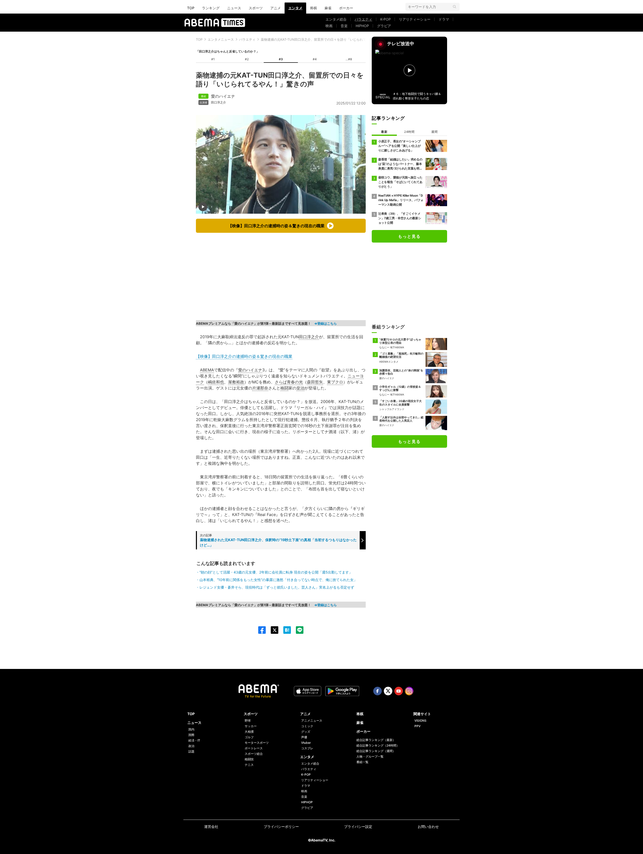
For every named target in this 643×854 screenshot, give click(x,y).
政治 (191, 746)
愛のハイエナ (223, 96)
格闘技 (249, 759)
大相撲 (249, 731)
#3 (281, 59)
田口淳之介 (218, 102)
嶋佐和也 (216, 381)
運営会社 (211, 826)
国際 (191, 735)
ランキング (211, 8)
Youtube (398, 691)
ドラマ (444, 19)
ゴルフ (249, 737)
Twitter (388, 691)
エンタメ (295, 8)
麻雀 (328, 8)
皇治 (300, 387)
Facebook (377, 691)
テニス (249, 765)
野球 (248, 720)
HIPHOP (362, 26)
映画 (329, 26)
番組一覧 (362, 762)
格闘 (284, 387)
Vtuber (306, 743)
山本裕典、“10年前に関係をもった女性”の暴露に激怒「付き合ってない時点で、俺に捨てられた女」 (278, 580)
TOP (190, 8)
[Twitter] (272, 630)
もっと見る (409, 236)
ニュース (234, 8)
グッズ (305, 731)
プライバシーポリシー (281, 826)
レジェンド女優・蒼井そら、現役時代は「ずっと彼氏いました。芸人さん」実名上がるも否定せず (276, 587)
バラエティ (363, 19)
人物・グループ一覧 (370, 756)
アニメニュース (311, 720)
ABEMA (207, 369)
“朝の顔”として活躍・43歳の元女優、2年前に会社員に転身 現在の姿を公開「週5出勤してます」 (275, 572)
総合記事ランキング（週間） (376, 751)
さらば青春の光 (289, 381)
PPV (417, 726)
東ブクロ (335, 381)
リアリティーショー (415, 19)
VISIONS (420, 720)
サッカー (251, 726)
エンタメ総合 (336, 19)
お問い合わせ (428, 826)
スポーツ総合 (254, 754)
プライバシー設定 (358, 826)
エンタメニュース (221, 39)
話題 (191, 751)
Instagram (409, 691)
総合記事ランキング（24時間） (377, 745)
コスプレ (307, 748)
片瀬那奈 (260, 387)
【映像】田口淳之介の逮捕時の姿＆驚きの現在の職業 (244, 356)
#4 (315, 59)
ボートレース (254, 748)
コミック (307, 726)
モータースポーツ (257, 743)
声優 (304, 737)
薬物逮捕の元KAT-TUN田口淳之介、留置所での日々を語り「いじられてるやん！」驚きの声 (328, 39)
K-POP (385, 19)
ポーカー (346, 8)
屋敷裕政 (236, 381)
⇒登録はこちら (325, 323)
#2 (247, 59)
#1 (213, 59)
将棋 (313, 8)
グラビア (384, 26)
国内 (191, 729)
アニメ (275, 8)
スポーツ (256, 8)
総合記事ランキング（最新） (376, 740)
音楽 (344, 26)
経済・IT (194, 740)
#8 (350, 59)
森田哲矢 (315, 381)
